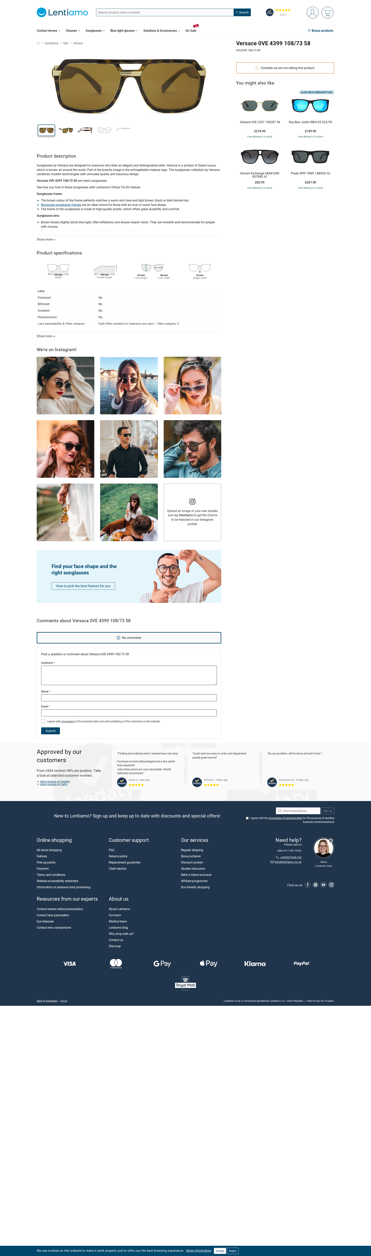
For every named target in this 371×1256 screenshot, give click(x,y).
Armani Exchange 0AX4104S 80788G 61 (259, 175)
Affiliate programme (194, 881)
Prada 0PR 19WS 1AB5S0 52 (310, 173)
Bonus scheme (191, 856)
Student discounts (193, 869)
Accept (220, 1251)
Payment (43, 869)
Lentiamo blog (118, 927)
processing (68, 721)
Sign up (327, 811)
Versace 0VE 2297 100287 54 (260, 122)
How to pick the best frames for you (83, 586)
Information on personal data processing (63, 887)
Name (45, 691)
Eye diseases (45, 921)
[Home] (38, 43)
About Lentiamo (119, 909)
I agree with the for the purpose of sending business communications (292, 820)
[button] (46, 130)
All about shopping (49, 850)
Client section (118, 869)
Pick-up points (46, 862)
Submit (50, 731)
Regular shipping (192, 850)
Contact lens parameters (53, 915)
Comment (48, 663)
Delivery (42, 856)
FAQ (111, 850)
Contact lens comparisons (54, 927)
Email (45, 706)
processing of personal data (285, 818)
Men (65, 43)
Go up (64, 1001)
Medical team (118, 921)
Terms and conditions (51, 875)
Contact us (116, 940)
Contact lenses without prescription (60, 909)
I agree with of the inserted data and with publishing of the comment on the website (103, 721)
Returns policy (118, 856)
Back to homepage (47, 1001)
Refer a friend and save (196, 875)
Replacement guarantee (124, 862)
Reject (233, 1251)
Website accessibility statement (57, 881)
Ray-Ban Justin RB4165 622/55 (310, 122)
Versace (78, 43)
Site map (115, 946)
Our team (115, 915)
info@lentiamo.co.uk (288, 862)
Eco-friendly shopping (195, 887)
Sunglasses (51, 43)
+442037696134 (290, 857)
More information (198, 1250)
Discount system (192, 862)
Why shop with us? (121, 934)
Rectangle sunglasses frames (61, 205)
